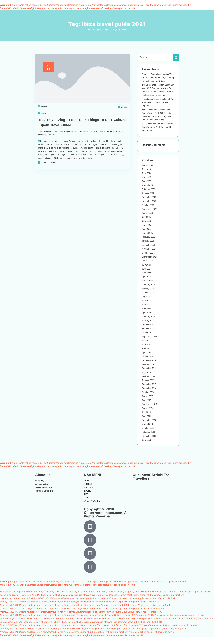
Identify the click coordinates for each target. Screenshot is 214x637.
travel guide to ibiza (66, 155)
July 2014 (146, 412)
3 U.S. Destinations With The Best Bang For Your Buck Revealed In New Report (158, 127)
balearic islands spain (50, 141)
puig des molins (80, 148)
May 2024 (146, 273)
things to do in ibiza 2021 (69, 151)
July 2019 (146, 372)
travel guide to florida (114, 151)
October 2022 (148, 332)
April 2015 (146, 400)
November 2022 (149, 328)
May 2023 (146, 308)
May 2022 (146, 348)
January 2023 (148, 320)
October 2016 (148, 392)
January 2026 (148, 193)
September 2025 (149, 209)
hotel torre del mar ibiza (99, 141)
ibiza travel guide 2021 (94, 144)
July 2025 (146, 217)
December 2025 (149, 197)
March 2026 (147, 185)
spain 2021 (52, 151)
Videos (44, 106)
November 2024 (149, 249)
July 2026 (146, 169)
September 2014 (149, 404)
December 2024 (149, 245)
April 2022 (146, 352)
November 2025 (149, 201)
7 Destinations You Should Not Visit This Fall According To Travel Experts (158, 102)
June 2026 (146, 173)
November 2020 (149, 360)
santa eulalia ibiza (96, 148)
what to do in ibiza (84, 158)
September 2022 (149, 336)
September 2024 (149, 257)
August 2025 (147, 213)
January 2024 (148, 289)
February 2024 (148, 284)
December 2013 (149, 420)
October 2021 (148, 356)
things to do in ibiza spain (93, 151)
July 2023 (146, 300)
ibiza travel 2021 (75, 144)
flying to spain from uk (78, 141)
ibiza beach (116, 141)
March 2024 (147, 281)
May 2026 (146, 177)
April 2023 (146, 312)
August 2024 (147, 261)
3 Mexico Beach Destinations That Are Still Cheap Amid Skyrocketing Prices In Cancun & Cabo (158, 77)
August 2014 (147, 408)
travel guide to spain (104, 155)
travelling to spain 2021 (48, 158)
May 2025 (146, 225)
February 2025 (148, 237)
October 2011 (148, 428)
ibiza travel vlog (112, 144)
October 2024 (148, 253)
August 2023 (147, 296)
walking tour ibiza (67, 158)
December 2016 (149, 388)
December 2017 (149, 384)
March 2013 (147, 424)
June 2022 (146, 344)
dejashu (64, 141)
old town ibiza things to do (60, 148)
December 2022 (149, 324)
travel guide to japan (85, 155)
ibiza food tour (44, 144)
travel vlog (118, 155)
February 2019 (148, 376)
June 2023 (146, 304)
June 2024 (146, 269)
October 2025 (148, 205)
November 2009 (149, 436)
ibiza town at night (59, 144)
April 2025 (146, 229)
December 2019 (149, 368)
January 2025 (148, 241)
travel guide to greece (47, 155)
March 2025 (147, 233)
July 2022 (146, 340)
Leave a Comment (49, 163)
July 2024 (146, 265)
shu (44, 151)
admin (124, 107)
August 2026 (147, 165)
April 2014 (146, 416)
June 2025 (146, 221)
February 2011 (148, 432)
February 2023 (148, 316)
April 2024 (146, 277)
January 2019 (148, 380)
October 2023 (148, 293)
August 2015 (147, 396)
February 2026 (148, 189)
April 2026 (146, 181)
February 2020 (148, 364)
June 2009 (146, 440)
